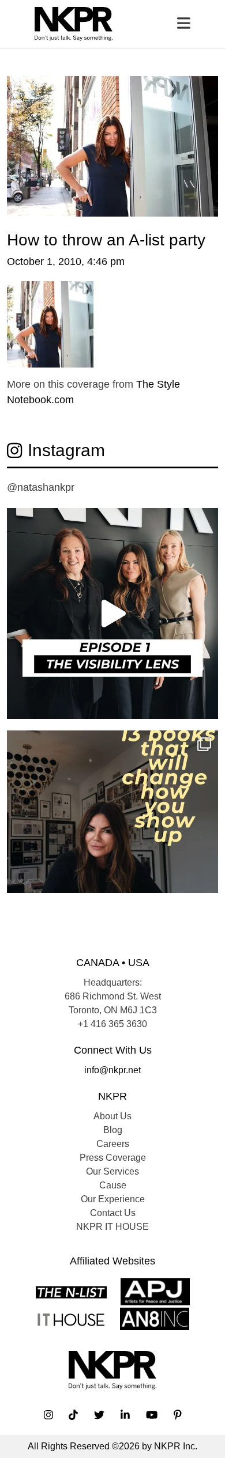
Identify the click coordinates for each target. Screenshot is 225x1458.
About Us (112, 1116)
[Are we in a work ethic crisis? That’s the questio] (112, 835)
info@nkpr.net (112, 1070)
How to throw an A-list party (106, 240)
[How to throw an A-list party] (112, 145)
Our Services (112, 1171)
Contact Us (113, 1213)
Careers (112, 1144)
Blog (112, 1130)
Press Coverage (113, 1157)
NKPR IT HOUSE (112, 1227)
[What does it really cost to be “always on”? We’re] (112, 613)
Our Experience (113, 1199)
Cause (112, 1185)
